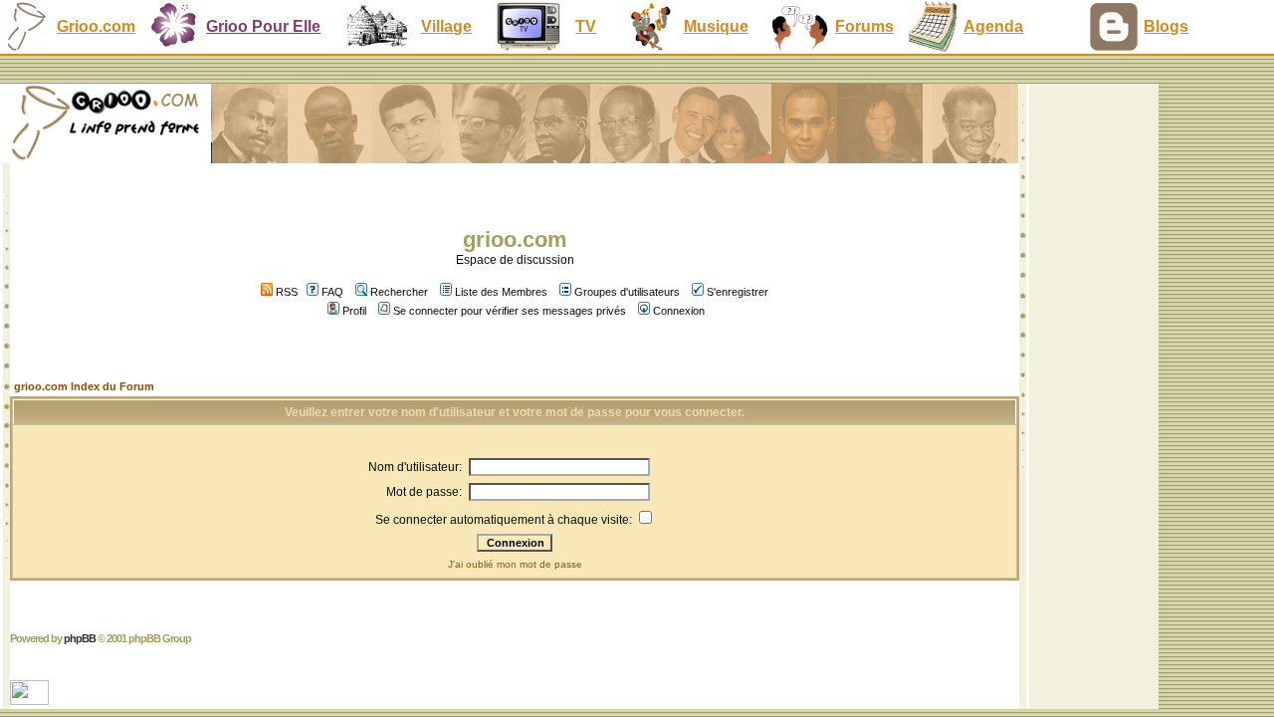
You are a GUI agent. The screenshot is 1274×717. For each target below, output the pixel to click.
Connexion (679, 311)
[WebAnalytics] (31, 699)
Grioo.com (96, 26)
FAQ (332, 292)
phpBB (80, 638)
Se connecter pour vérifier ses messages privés (509, 311)
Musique (716, 26)
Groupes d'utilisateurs (627, 292)
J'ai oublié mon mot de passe (515, 564)
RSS (285, 292)
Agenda (993, 26)
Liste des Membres (501, 292)
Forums (864, 26)
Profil (354, 311)
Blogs (1166, 26)
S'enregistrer (737, 292)
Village (446, 26)
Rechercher (399, 292)
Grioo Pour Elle (263, 26)
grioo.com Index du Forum (84, 386)
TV (585, 26)
